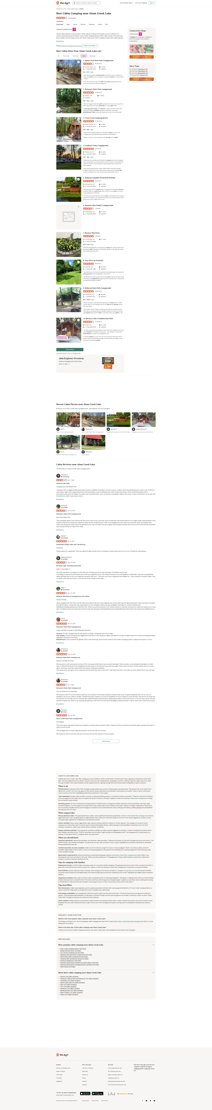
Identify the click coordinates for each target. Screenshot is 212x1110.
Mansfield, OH (143, 71)
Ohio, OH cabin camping (68, 984)
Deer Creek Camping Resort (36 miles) (73, 949)
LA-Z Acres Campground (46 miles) (72, 953)
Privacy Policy (95, 1100)
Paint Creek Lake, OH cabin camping (72, 982)
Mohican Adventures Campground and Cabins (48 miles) (79, 962)
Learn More (133, 41)
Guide (100, 24)
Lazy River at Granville (132, 870)
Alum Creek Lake (72, 9)
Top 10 (75, 24)
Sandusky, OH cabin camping (70, 988)
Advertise (85, 1071)
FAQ (106, 24)
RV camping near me (114, 1071)
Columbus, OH (142, 69)
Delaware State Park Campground (68, 514)
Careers (84, 1081)
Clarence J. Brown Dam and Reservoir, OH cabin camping (79, 978)
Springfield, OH (143, 73)
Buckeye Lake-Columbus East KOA (68, 566)
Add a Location (60, 1071)
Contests (59, 1078)
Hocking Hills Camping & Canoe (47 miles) (74, 959)
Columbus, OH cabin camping (70, 980)
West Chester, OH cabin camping (71, 992)
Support (84, 1084)
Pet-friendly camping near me (117, 1084)
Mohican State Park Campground (68, 657)
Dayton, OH (144, 75)
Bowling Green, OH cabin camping (71, 990)
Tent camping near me (115, 1068)
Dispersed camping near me (116, 1081)
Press (84, 1078)
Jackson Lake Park (62, 483)
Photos (83, 24)
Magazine (59, 1081)
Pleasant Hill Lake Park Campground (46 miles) (76, 955)
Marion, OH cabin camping (69, 994)
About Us (85, 1074)
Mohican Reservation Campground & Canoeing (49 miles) (79, 964)
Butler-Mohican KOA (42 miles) (70, 951)
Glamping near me (113, 1078)
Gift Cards (59, 1074)
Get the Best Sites (126, 3)
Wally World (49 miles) (67, 966)
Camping (59, 9)
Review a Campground (63, 1068)
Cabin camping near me (115, 1074)
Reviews (91, 24)
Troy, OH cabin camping (68, 986)
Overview (59, 24)
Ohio (64, 9)
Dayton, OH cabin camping (69, 976)
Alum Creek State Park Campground (69, 718)
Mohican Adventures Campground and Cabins (72, 596)
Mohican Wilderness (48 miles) (70, 961)
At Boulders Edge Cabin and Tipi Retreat (70, 544)
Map (68, 24)
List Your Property (141, 3)
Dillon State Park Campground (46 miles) (74, 957)
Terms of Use (104, 1100)
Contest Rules (85, 1100)
